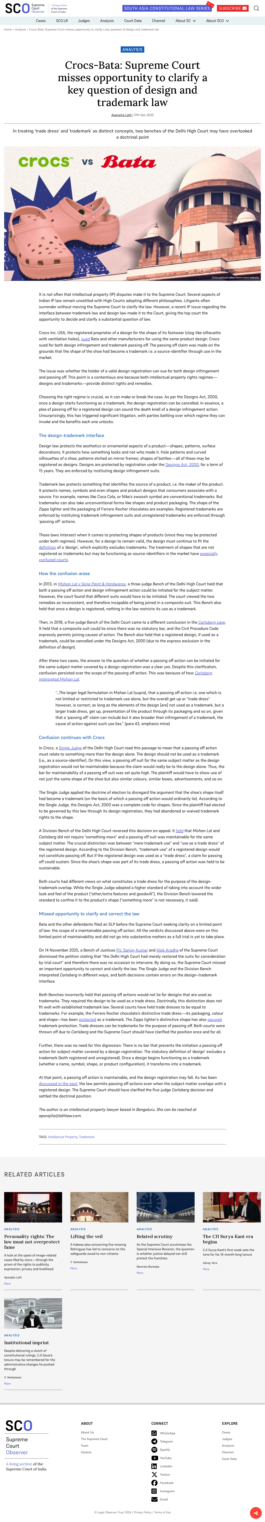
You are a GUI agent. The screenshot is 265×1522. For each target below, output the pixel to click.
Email (164, 1499)
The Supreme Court (94, 1439)
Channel (158, 20)
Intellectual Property (62, 1137)
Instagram (167, 1491)
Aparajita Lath (121, 115)
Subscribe (230, 8)
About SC (183, 20)
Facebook (166, 1483)
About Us (87, 1432)
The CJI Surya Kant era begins (228, 1239)
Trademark (86, 1137)
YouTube (166, 1458)
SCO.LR (62, 20)
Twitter (165, 1474)
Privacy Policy (143, 1512)
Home (8, 29)
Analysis (107, 20)
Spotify (165, 1450)
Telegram (166, 1441)
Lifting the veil (86, 1236)
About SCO (215, 20)
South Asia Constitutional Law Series (167, 8)
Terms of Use (162, 1512)
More (7, 1283)
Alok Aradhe (167, 950)
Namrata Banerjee (148, 1266)
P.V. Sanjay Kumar (132, 950)
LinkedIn (166, 1466)
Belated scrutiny (155, 1236)
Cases (41, 20)
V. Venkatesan (79, 1262)
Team (84, 1445)
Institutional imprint (26, 1342)
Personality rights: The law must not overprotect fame (32, 1241)
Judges (84, 20)
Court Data (133, 20)
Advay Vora (210, 1263)
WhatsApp (167, 1433)
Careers (86, 1452)
